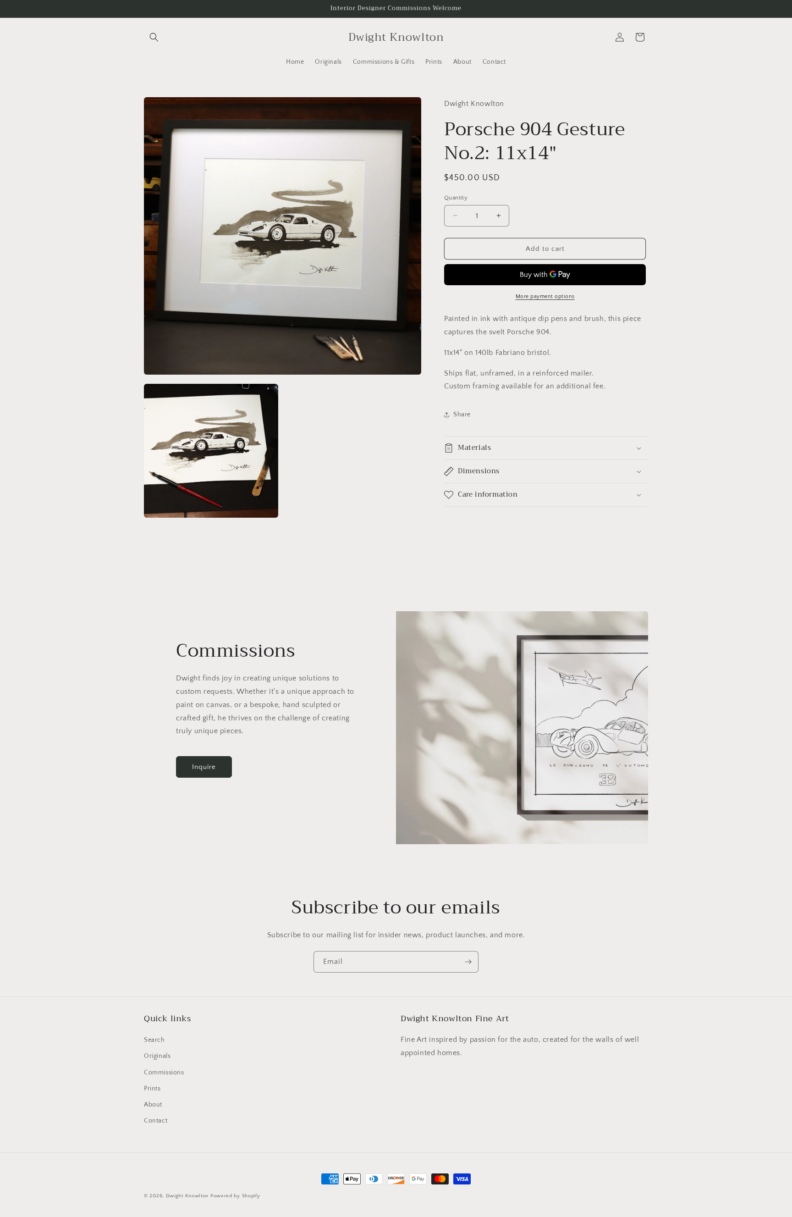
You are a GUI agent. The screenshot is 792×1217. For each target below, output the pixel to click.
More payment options (545, 296)
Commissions (164, 1072)
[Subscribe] (468, 962)
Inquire (204, 767)
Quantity (456, 197)
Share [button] (462, 414)
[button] (154, 37)
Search (154, 1040)
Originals (157, 1056)
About (153, 1104)
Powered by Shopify (235, 1196)
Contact (155, 1120)
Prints (152, 1088)
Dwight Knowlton (187, 1196)
